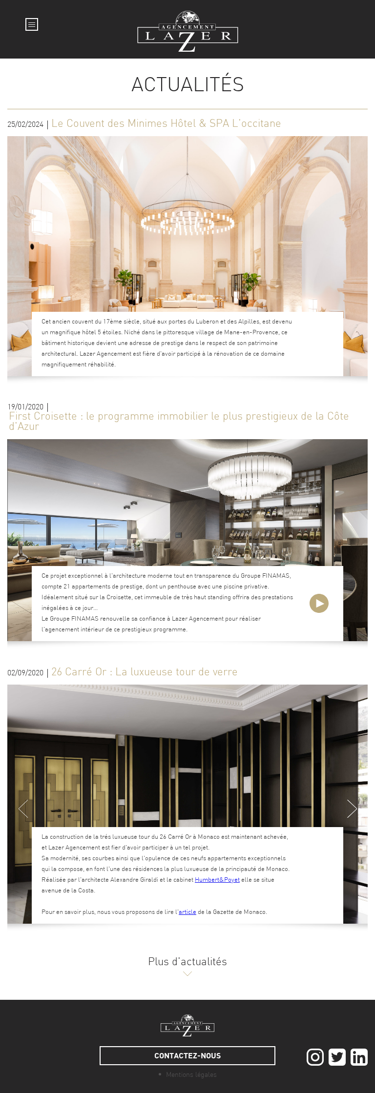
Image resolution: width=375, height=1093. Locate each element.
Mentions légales (191, 1075)
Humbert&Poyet (217, 880)
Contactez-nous (187, 1055)
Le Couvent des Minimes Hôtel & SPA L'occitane (166, 124)
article (187, 912)
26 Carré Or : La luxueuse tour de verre (144, 673)
